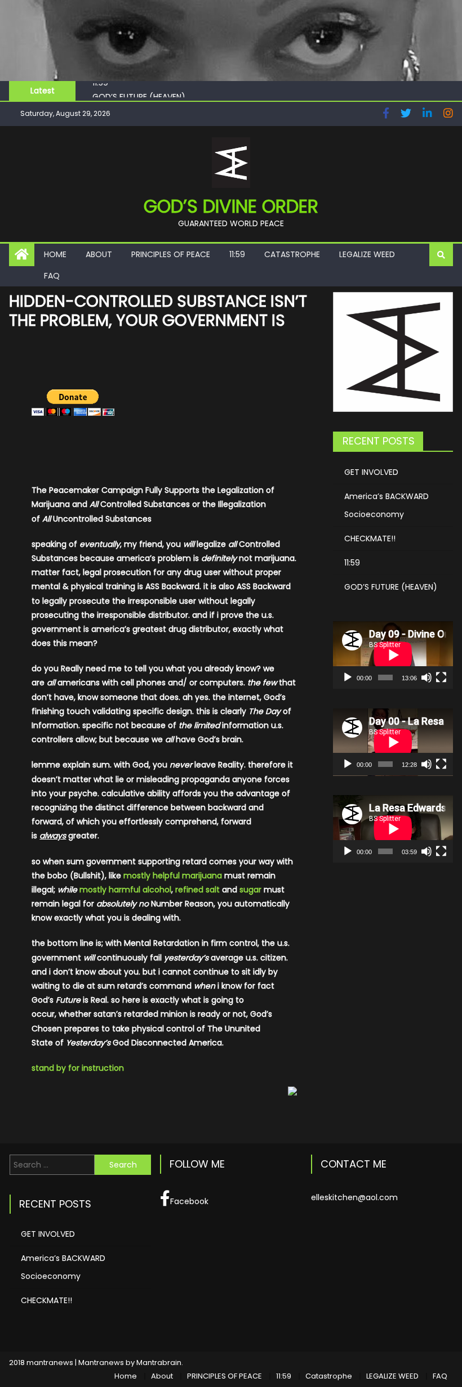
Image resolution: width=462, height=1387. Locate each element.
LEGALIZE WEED (367, 254)
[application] (393, 655)
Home (55, 254)
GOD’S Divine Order (231, 206)
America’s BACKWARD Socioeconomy (386, 505)
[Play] (347, 677)
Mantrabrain (158, 1362)
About (99, 254)
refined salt (197, 889)
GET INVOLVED (371, 472)
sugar (250, 889)
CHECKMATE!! (370, 538)
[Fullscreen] (441, 677)
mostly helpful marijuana (172, 875)
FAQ (52, 275)
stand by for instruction (78, 1068)
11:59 (237, 254)
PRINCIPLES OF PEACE (170, 254)
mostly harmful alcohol (125, 889)
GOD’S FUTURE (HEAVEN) (138, 94)
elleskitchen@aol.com (354, 1197)
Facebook (189, 1201)
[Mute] (426, 677)
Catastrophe (292, 254)
